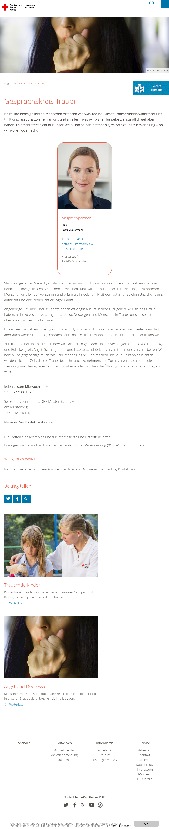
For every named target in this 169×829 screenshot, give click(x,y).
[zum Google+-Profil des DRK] (83, 805)
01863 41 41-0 (77, 239)
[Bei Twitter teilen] (8, 499)
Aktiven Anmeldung (64, 755)
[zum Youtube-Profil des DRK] (91, 805)
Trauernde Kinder (22, 585)
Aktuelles (105, 755)
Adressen (144, 750)
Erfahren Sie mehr (119, 826)
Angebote (104, 750)
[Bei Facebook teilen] (17, 499)
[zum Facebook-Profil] (66, 805)
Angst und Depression (26, 686)
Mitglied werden (64, 750)
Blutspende (64, 760)
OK (146, 823)
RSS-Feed (144, 774)
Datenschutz (145, 765)
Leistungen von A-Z (104, 760)
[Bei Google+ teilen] (26, 499)
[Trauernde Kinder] (51, 545)
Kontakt (145, 755)
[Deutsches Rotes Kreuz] (12, 8)
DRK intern (144, 779)
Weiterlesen (17, 603)
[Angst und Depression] (51, 647)
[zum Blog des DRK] (100, 805)
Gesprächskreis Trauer (31, 83)
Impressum (145, 769)
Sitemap (144, 760)
